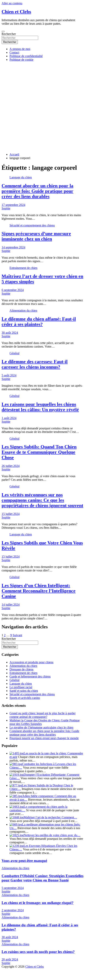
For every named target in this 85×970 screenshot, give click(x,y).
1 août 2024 (9, 418)
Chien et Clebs (16, 11)
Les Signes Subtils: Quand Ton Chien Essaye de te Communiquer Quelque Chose (39, 452)
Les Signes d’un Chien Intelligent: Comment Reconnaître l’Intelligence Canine (39, 591)
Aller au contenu (12, 3)
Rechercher (9, 34)
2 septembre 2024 (13, 910)
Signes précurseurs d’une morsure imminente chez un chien (36, 236)
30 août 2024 (10, 332)
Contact (14, 52)
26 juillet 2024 (11, 466)
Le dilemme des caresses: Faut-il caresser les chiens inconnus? (35, 364)
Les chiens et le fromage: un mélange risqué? (38, 903)
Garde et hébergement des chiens (30, 676)
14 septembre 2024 (13, 247)
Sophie (6, 208)
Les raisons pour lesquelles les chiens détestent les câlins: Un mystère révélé (40, 407)
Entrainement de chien (23, 268)
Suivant (17, 635)
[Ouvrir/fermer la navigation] (3, 31)
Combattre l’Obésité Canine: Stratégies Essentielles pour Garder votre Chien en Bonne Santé (42, 878)
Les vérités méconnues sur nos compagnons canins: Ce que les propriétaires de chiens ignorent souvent (42, 500)
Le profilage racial (20, 687)
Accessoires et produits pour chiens (31, 662)
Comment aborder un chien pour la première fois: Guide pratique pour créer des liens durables (37, 191)
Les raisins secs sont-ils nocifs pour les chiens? (38, 952)
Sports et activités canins (24, 697)
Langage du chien (20, 177)
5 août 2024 (9, 375)
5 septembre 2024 (13, 888)
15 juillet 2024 (11, 514)
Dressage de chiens (21, 669)
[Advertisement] (42, 107)
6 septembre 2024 (13, 290)
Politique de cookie (21, 59)
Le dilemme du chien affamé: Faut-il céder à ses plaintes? (39, 321)
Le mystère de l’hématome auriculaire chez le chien (41, 727)
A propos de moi (19, 49)
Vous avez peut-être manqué (24, 861)
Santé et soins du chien (23, 690)
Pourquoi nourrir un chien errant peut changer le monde (44, 738)
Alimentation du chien (23, 310)
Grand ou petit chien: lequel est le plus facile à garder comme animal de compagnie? (42, 715)
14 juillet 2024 (11, 604)
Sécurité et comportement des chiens (32, 225)
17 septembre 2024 (13, 204)
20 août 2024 (10, 959)
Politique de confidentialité (26, 56)
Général (14, 353)
